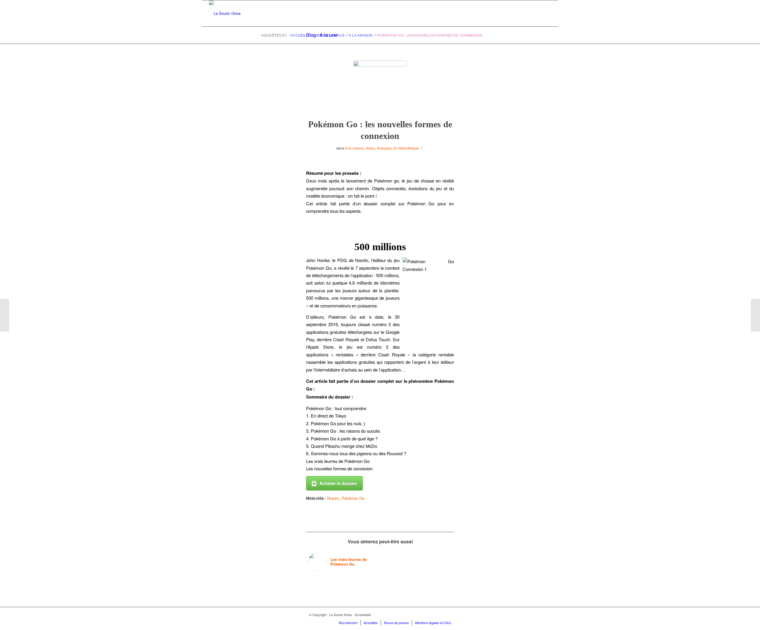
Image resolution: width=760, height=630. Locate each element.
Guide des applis (327, 35)
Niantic (333, 498)
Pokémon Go (353, 498)
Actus (370, 147)
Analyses (384, 147)
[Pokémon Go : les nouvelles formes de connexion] (380, 87)
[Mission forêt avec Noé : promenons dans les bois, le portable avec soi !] (755, 315)
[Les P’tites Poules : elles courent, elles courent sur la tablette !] (4, 315)
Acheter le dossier (338, 483)
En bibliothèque (406, 147)
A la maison (361, 35)
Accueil (298, 35)
